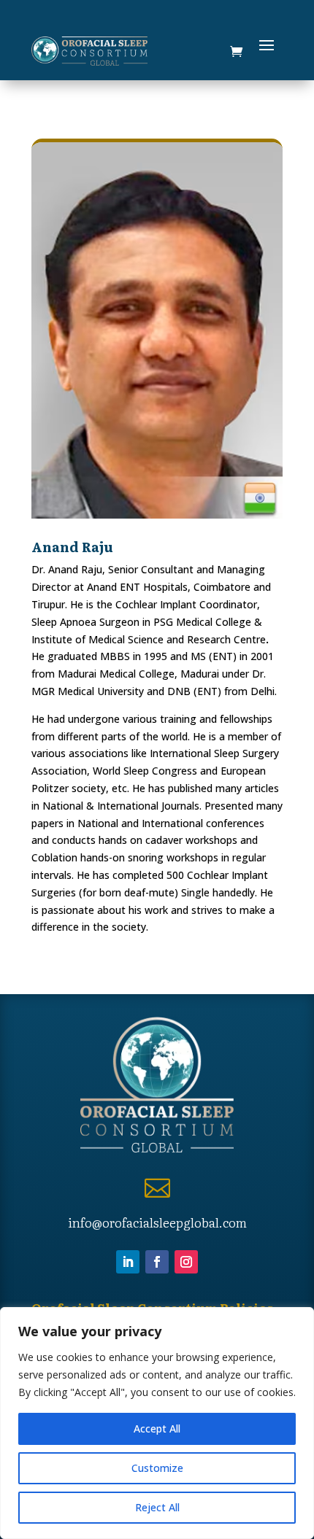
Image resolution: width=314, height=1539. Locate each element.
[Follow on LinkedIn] (127, 1262)
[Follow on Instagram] (186, 1262)
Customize (157, 1468)
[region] (157, 1423)
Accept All (157, 1428)
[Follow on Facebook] (157, 1262)
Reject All (157, 1507)
